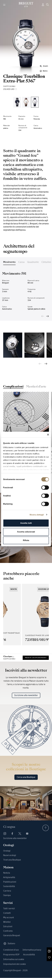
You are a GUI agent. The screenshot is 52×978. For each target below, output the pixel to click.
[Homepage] (26, 4)
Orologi (6, 850)
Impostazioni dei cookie (14, 964)
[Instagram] (4, 833)
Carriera (7, 890)
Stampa (7, 895)
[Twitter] (19, 833)
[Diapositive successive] (47, 316)
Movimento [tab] (9, 262)
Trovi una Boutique (12, 859)
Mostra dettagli (37, 515)
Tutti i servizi (9, 908)
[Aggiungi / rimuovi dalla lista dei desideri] (49, 957)
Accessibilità (29, 954)
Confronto (8, 931)
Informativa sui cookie (13, 959)
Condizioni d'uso (11, 949)
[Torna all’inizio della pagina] (45, 828)
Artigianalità (9, 877)
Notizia (6, 872)
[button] (49, 951)
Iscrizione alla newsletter (26, 695)
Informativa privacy (32, 949)
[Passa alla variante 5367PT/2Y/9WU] (17, 102)
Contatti (7, 913)
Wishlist (7, 922)
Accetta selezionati (26, 532)
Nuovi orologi (9, 855)
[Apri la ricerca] (47, 5)
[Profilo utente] (43, 5)
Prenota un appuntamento (36, 658)
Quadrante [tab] (33, 262)
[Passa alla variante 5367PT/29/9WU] (35, 102)
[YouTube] (27, 833)
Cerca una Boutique (26, 777)
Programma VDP (11, 954)
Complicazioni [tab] (13, 387)
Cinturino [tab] (46, 262)
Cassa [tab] (21, 262)
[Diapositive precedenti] (42, 316)
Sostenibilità (9, 886)
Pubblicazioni (9, 881)
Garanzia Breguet (11, 935)
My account (8, 917)
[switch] (45, 487)
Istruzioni (7, 926)
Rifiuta (26, 540)
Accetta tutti (26, 523)
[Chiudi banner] (48, 435)
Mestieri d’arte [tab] (36, 387)
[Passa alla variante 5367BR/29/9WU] (26, 102)
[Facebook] (12, 833)
